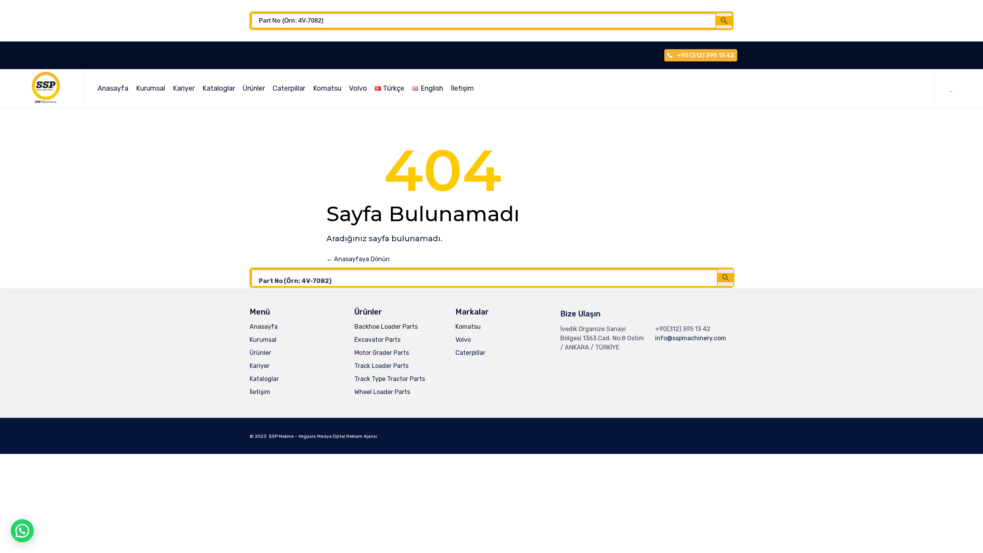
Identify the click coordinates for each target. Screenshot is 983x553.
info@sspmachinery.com (690, 338)
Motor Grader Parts (381, 352)
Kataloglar (218, 88)
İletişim (462, 88)
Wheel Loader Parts (382, 392)
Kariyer (184, 88)
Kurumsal (150, 88)
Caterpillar (289, 88)
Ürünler (254, 88)
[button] (22, 530)
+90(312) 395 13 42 (682, 329)
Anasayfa (113, 88)
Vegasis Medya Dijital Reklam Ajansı (337, 436)
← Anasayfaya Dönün (358, 259)
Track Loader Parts (381, 365)
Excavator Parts (377, 339)
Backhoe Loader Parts (386, 326)
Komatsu (327, 88)
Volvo (358, 88)
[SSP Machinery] (49, 88)
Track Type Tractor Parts (389, 378)
